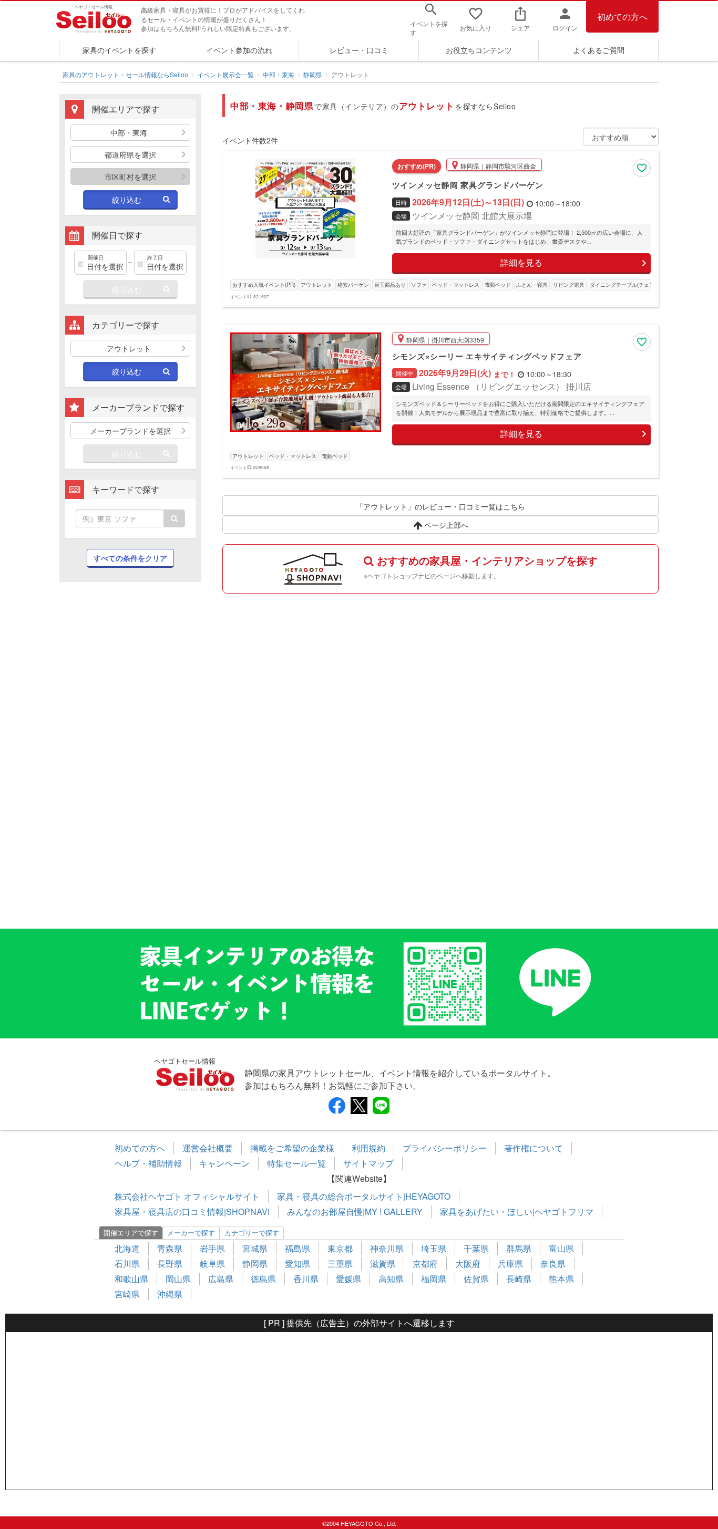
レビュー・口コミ (359, 50)
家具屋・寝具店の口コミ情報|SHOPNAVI (192, 1211)
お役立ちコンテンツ (479, 50)
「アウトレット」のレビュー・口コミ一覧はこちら (440, 506)
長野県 (169, 1263)
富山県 (561, 1248)
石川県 (127, 1263)
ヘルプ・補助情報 (148, 1163)
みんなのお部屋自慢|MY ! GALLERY (355, 1211)
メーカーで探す (191, 1232)
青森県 (169, 1248)
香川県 (306, 1279)
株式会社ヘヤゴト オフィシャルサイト (187, 1196)
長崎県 (518, 1279)
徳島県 (263, 1279)
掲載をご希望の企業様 (292, 1148)
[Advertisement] (130, 760)
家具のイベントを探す (119, 50)
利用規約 (368, 1148)
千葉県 (476, 1248)
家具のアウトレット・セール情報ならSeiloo (125, 74)
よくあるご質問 (598, 50)
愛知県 (297, 1263)
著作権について (533, 1148)
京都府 (425, 1263)
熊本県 (561, 1279)
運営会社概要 (207, 1148)
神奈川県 (387, 1248)
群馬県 (518, 1248)
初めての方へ (622, 17)
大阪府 (467, 1263)
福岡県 (433, 1279)
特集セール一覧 (296, 1163)
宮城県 (255, 1248)
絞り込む (126, 199)
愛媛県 (348, 1279)
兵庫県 (510, 1263)
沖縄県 (169, 1294)
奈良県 (553, 1263)
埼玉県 (433, 1248)
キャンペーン (224, 1163)
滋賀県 (382, 1263)
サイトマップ (368, 1163)
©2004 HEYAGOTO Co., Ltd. (359, 1523)
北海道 (127, 1248)
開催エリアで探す (131, 1232)
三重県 (340, 1263)
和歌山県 (131, 1279)
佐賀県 (476, 1279)
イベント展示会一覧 (225, 74)
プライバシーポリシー (445, 1148)
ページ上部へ (445, 524)
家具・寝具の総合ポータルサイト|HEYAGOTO (363, 1196)
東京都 (340, 1248)
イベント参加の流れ (239, 50)
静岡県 (312, 74)
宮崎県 (127, 1294)
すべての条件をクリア (130, 558)
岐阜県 (212, 1263)
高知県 (391, 1279)
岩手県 (212, 1248)
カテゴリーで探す (251, 1232)
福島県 (297, 1248)
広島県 (220, 1279)
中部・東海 (278, 74)
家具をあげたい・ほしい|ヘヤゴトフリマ (516, 1211)
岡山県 (178, 1279)
